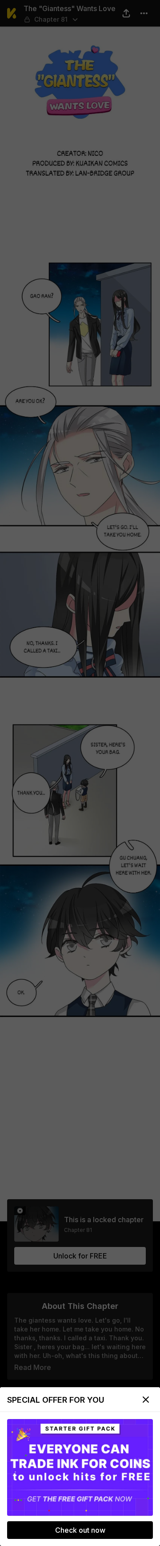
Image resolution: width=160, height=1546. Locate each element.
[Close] (146, 1400)
